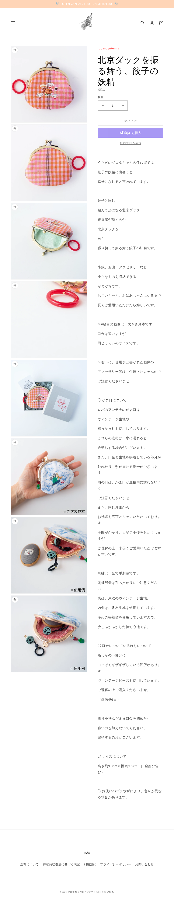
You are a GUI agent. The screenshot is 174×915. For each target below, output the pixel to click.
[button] (12, 23)
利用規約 (90, 864)
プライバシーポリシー (115, 864)
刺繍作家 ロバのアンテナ (80, 891)
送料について (29, 864)
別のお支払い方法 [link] (130, 142)
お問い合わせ (144, 864)
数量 (100, 97)
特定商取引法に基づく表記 (61, 864)
